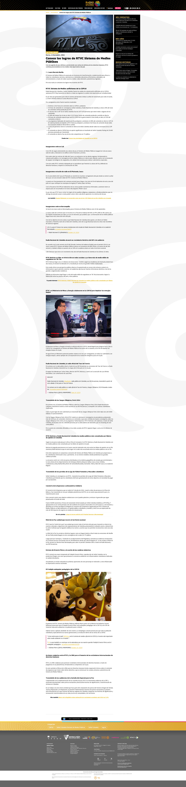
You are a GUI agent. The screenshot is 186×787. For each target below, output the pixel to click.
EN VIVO (118, 8)
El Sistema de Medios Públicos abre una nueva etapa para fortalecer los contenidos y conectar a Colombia (127, 20)
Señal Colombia (93, 727)
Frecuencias (88, 8)
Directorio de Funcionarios (74, 750)
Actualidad (49, 8)
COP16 (51, 727)
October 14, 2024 (73, 232)
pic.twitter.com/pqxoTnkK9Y (63, 229)
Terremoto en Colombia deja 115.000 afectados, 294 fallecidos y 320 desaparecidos (125, 42)
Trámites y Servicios (73, 749)
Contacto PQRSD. (120, 749)
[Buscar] (126, 8)
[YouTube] (135, 8)
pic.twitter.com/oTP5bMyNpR (58, 389)
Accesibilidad (96, 764)
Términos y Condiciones (74, 752)
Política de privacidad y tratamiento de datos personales (103, 762)
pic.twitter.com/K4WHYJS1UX (70, 644)
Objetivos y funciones (50, 748)
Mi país (64, 8)
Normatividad (49, 749)
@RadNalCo (67, 381)
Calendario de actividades (74, 747)
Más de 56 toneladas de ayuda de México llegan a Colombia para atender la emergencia (126, 32)
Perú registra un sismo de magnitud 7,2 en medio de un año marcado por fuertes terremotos (126, 65)
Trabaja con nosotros (73, 746)
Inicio (47, 12)
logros (104, 727)
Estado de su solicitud (74, 751)
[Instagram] (132, 8)
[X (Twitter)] (130, 8)
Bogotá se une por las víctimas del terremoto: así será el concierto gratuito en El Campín (127, 55)
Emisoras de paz (99, 8)
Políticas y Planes (49, 750)
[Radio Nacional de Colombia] (93, 4)
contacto (54, 736)
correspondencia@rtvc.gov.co (122, 748)
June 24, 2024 (75, 392)
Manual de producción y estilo (52, 752)
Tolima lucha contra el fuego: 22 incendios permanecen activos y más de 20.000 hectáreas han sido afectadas (126, 72)
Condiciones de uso (97, 763)
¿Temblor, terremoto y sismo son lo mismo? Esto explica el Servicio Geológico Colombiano (127, 48)
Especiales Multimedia (75, 8)
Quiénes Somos (50, 745)
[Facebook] (134, 8)
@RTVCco (66, 636)
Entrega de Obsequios (73, 753)
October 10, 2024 (76, 647)
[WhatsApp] (137, 8)
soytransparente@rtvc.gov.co (122, 767)
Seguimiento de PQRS (121, 755)
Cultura (57, 8)
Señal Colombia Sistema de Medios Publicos (71, 727)
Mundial (110, 8)
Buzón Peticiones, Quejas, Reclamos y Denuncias (78, 748)
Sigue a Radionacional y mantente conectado (80, 718)
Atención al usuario (73, 745)
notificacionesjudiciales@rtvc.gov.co (123, 764)
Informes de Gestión (50, 751)
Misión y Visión (49, 747)
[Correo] (139, 8)
